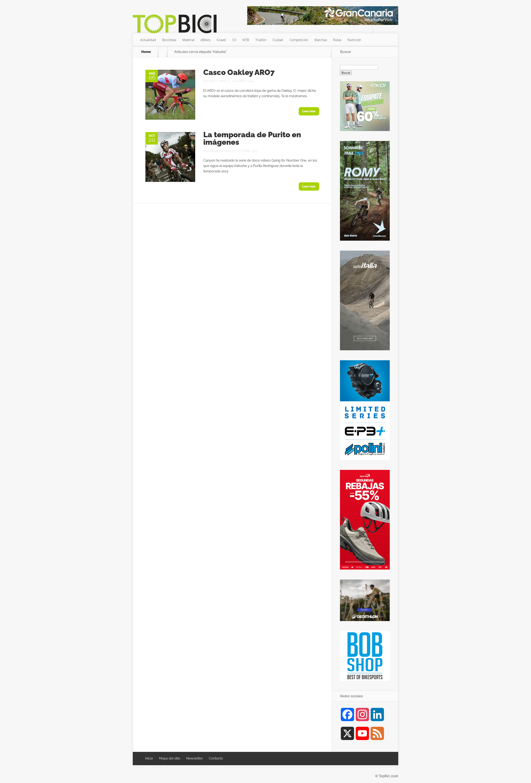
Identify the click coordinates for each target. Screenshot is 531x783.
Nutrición (354, 40)
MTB (245, 40)
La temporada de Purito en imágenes (252, 138)
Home (146, 52)
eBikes (205, 40)
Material (188, 40)
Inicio (149, 758)
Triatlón (260, 40)
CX (234, 40)
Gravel (221, 40)
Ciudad (278, 40)
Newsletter (194, 758)
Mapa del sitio (169, 758)
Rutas (337, 40)
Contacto (216, 758)
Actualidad (148, 40)
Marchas (320, 40)
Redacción (218, 151)
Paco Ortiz (218, 81)
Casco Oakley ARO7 (239, 72)
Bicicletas (169, 40)
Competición (298, 40)
